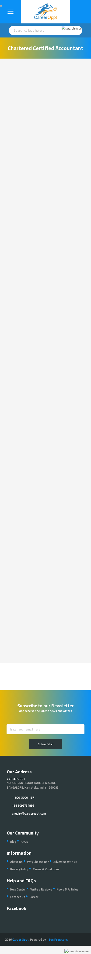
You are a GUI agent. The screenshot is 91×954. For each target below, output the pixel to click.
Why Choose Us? (38, 861)
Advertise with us (65, 861)
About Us (16, 861)
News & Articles (67, 889)
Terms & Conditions (46, 869)
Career (34, 896)
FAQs (24, 841)
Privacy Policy (19, 869)
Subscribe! (45, 744)
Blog (13, 841)
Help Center (18, 889)
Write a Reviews (41, 889)
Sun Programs (58, 939)
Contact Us (17, 896)
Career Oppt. (20, 939)
